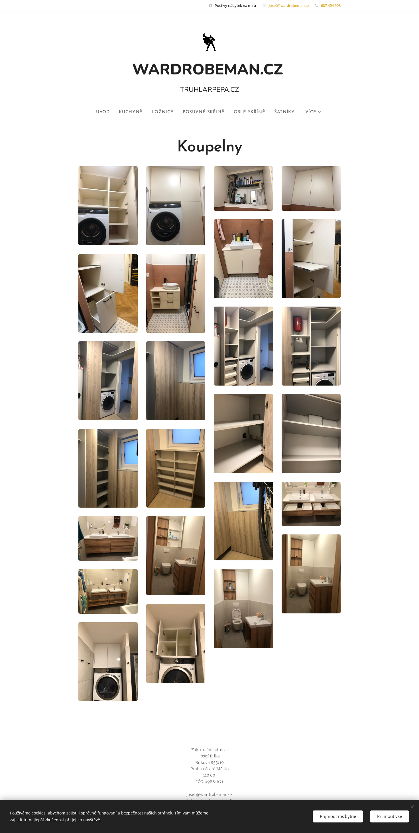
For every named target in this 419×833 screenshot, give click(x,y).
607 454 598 (331, 5)
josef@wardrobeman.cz (289, 5)
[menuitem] (105, 112)
